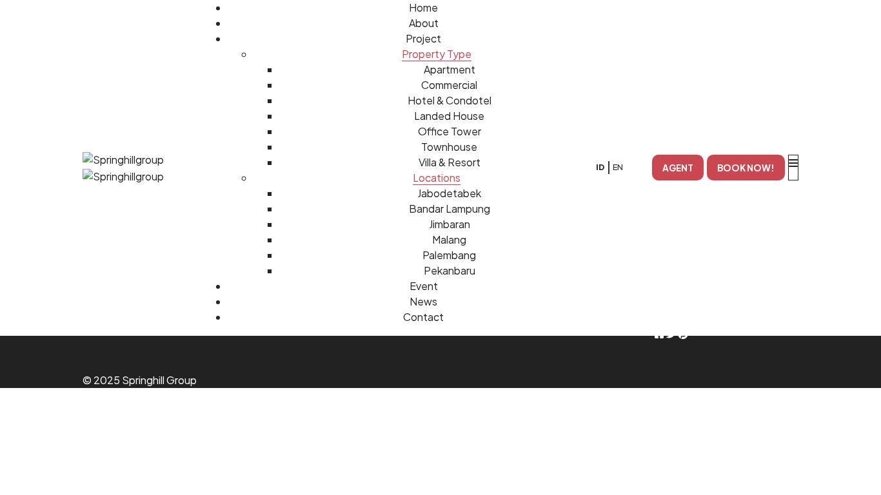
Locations (436, 177)
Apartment (449, 69)
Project (423, 38)
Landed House (449, 115)
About (424, 23)
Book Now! (746, 167)
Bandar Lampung (449, 208)
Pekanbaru (449, 270)
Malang (449, 239)
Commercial (449, 85)
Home (423, 7)
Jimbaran (449, 224)
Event (424, 286)
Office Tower (449, 131)
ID (600, 167)
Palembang (449, 255)
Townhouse (449, 146)
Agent (677, 167)
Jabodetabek (449, 193)
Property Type (436, 54)
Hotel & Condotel (449, 100)
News (423, 301)
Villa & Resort (449, 162)
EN (618, 167)
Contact (423, 317)
